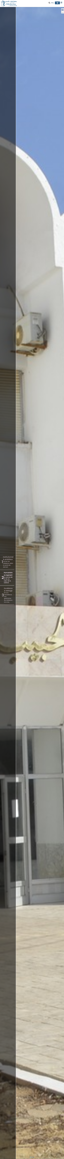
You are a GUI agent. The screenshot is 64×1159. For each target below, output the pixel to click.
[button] (30, 1157)
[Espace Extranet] (57, 2)
